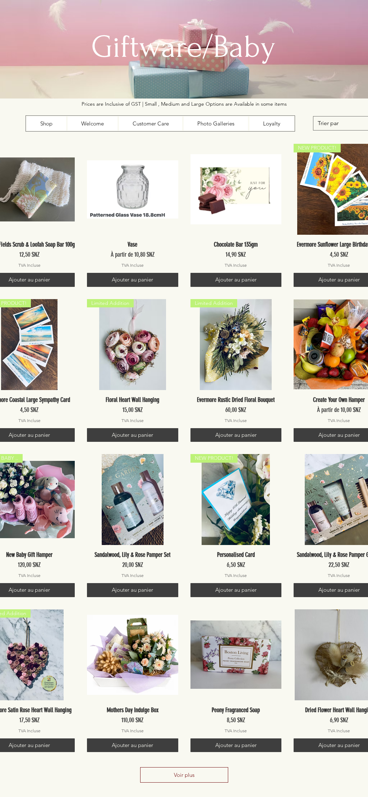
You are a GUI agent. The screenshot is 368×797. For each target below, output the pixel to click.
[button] (46, 123)
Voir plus (184, 774)
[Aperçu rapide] (132, 189)
